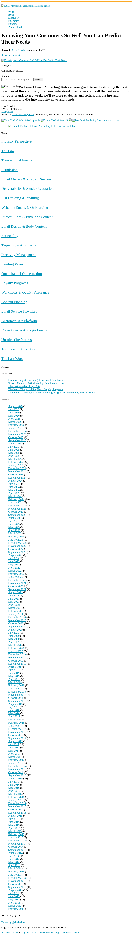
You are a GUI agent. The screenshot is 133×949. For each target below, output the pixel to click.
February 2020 (16, 648)
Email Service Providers (19, 311)
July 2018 (13, 707)
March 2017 (15, 756)
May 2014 (14, 862)
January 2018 (15, 725)
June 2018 (14, 710)
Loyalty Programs (14, 283)
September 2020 (17, 626)
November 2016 (17, 769)
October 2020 (15, 623)
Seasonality (9, 236)
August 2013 (15, 890)
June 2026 (14, 412)
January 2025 (15, 465)
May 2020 (14, 638)
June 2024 (14, 486)
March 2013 (15, 905)
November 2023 (17, 508)
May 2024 (14, 490)
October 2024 (15, 474)
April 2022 (14, 567)
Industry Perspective (16, 141)
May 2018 (14, 713)
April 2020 (14, 642)
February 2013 (16, 908)
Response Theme (9, 932)
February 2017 (16, 759)
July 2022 (13, 558)
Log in (76, 932)
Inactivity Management (18, 255)
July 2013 (13, 893)
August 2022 (15, 555)
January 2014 (15, 874)
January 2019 (15, 688)
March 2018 (15, 719)
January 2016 (15, 800)
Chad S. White (19, 50)
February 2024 (16, 499)
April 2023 (14, 530)
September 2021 (17, 589)
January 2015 (15, 837)
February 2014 (16, 871)
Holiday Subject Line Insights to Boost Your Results (36, 380)
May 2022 (14, 564)
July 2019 (13, 669)
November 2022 (17, 545)
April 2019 (14, 679)
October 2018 (15, 697)
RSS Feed (66, 932)
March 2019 (15, 682)
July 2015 (13, 818)
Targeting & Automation (19, 245)
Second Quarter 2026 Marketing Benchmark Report (36, 383)
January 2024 (15, 502)
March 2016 (15, 794)
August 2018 (15, 704)
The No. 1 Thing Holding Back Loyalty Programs (35, 389)
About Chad (15, 27)
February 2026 (16, 424)
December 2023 (17, 505)
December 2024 (17, 468)
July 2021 (13, 595)
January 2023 (15, 539)
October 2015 (15, 809)
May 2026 (14, 415)
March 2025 (15, 459)
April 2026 (14, 418)
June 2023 (14, 524)
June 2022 (14, 561)
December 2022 (17, 542)
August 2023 (15, 517)
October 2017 (15, 735)
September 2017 (17, 738)
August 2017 (15, 741)
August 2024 (15, 480)
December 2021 (17, 579)
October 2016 (15, 772)
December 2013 (17, 877)
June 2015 (14, 821)
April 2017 (14, 753)
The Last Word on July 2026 (24, 386)
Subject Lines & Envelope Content (27, 217)
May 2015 (14, 825)
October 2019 (15, 660)
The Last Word (12, 359)
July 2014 (13, 856)
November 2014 (17, 843)
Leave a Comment (11, 55)
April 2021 (14, 604)
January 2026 (15, 428)
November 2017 (17, 731)
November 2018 (17, 694)
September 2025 (17, 440)
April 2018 (14, 716)
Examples (13, 20)
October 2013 (15, 883)
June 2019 (14, 673)
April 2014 (14, 865)
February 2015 (16, 834)
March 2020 (15, 645)
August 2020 (15, 629)
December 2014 (17, 840)
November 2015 (17, 806)
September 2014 (17, 849)
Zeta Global (7, 111)
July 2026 (13, 409)
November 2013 (17, 880)
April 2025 (14, 455)
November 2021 (17, 583)
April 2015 (14, 828)
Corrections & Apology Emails (24, 330)
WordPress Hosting (49, 932)
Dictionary (14, 17)
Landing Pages (12, 264)
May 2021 (14, 601)
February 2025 (16, 462)
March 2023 (15, 533)
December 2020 (17, 617)
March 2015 (15, 831)
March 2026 (15, 421)
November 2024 (17, 471)
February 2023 (16, 536)
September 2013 (17, 887)
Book (11, 14)
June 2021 (14, 598)
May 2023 (14, 527)
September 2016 (17, 775)
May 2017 (14, 750)
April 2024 (14, 493)
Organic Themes (30, 932)
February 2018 (16, 722)
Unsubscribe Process (16, 340)
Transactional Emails (16, 160)
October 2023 (15, 511)
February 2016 (16, 797)
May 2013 (14, 899)
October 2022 (15, 548)
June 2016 (14, 784)
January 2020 (15, 651)
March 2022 (15, 570)
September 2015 (17, 812)
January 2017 (15, 763)
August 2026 (15, 406)
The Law (7, 151)
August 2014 (15, 852)
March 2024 (15, 496)
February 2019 (16, 685)
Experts (12, 23)
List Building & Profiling (20, 198)
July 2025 (13, 446)
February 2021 (16, 611)
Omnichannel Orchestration (21, 274)
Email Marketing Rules (38, 5)
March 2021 (15, 607)
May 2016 (14, 787)
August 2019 (15, 666)
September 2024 (17, 477)
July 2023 (13, 521)
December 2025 (17, 431)
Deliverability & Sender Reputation (27, 188)
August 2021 (15, 592)
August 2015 (15, 815)
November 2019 (17, 657)
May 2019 (14, 676)
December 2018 (17, 691)
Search (5, 76)
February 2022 (16, 573)
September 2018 (17, 700)
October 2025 (15, 437)
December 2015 (17, 803)
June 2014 (14, 859)
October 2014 (15, 846)
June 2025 (14, 449)
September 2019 (17, 663)
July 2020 (13, 632)
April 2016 (14, 790)
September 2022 (17, 552)
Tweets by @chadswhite (13, 922)
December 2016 (17, 766)
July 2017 (13, 744)
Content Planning (14, 302)
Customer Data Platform (19, 321)
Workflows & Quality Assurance (25, 292)
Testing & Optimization (18, 349)
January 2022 (15, 576)
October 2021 (15, 586)
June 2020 (14, 635)
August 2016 (15, 778)
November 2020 (17, 620)
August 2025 (15, 443)
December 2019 (17, 654)
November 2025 (17, 434)
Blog (11, 11)
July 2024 (13, 483)
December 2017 (17, 728)
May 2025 (14, 452)
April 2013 (14, 902)
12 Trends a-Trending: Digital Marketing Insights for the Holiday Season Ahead (51, 392)
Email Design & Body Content (24, 226)
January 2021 (15, 614)
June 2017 (14, 747)
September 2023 (17, 514)
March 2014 (15, 868)
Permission (9, 170)
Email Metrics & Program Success (26, 179)
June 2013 (14, 896)
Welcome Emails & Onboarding (24, 207)
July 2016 (13, 781)
